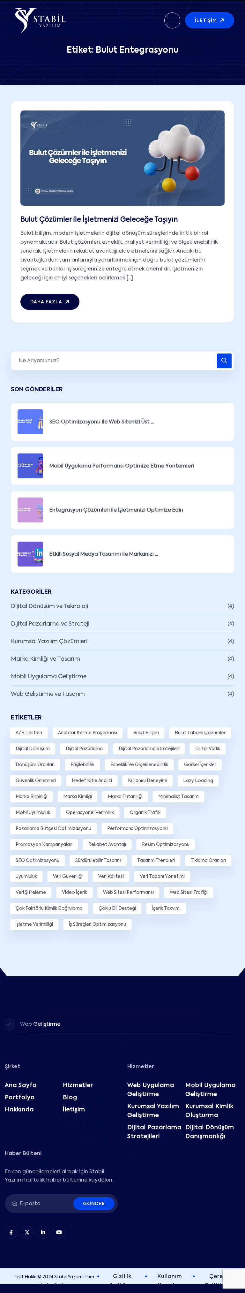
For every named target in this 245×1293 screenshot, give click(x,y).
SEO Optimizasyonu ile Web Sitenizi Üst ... (101, 422)
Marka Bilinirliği (31, 797)
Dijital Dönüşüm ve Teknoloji (49, 606)
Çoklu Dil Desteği (117, 908)
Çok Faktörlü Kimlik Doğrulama (49, 908)
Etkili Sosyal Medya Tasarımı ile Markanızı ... (103, 554)
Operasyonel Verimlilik (90, 812)
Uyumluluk (26, 876)
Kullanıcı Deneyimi (147, 781)
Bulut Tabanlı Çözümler (200, 733)
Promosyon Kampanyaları (44, 844)
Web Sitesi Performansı (128, 892)
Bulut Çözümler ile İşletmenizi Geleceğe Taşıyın (99, 220)
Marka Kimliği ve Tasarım (45, 659)
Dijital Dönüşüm (33, 749)
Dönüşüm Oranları (35, 765)
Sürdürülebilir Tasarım (98, 860)
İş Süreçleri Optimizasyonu (97, 924)
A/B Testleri (29, 733)
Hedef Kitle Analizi (92, 781)
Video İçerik (74, 892)
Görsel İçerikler (200, 765)
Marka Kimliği (77, 797)
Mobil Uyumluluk (33, 812)
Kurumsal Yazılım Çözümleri (49, 641)
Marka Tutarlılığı (125, 797)
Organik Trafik (145, 812)
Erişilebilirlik (82, 765)
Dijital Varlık (207, 749)
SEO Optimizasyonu (37, 860)
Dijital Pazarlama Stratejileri (149, 749)
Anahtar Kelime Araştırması (87, 733)
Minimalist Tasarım (178, 797)
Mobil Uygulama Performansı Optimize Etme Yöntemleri (121, 466)
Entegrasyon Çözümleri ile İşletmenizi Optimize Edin (116, 510)
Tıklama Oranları (208, 860)
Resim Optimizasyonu (165, 844)
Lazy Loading (198, 781)
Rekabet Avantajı (107, 844)
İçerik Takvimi (166, 908)
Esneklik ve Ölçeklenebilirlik (139, 765)
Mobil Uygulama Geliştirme (48, 677)
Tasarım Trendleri (156, 860)
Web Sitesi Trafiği (189, 892)
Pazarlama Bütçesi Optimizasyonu (53, 828)
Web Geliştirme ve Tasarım (48, 694)
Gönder (94, 1204)
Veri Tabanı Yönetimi (162, 876)
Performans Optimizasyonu (137, 828)
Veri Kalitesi (111, 876)
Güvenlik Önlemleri (36, 781)
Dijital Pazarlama (84, 749)
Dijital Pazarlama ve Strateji (50, 624)
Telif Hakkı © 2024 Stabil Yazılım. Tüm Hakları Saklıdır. (54, 1281)
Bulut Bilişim (146, 733)
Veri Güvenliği (67, 876)
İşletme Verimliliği (34, 924)
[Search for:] (122, 360)
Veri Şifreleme (31, 892)
